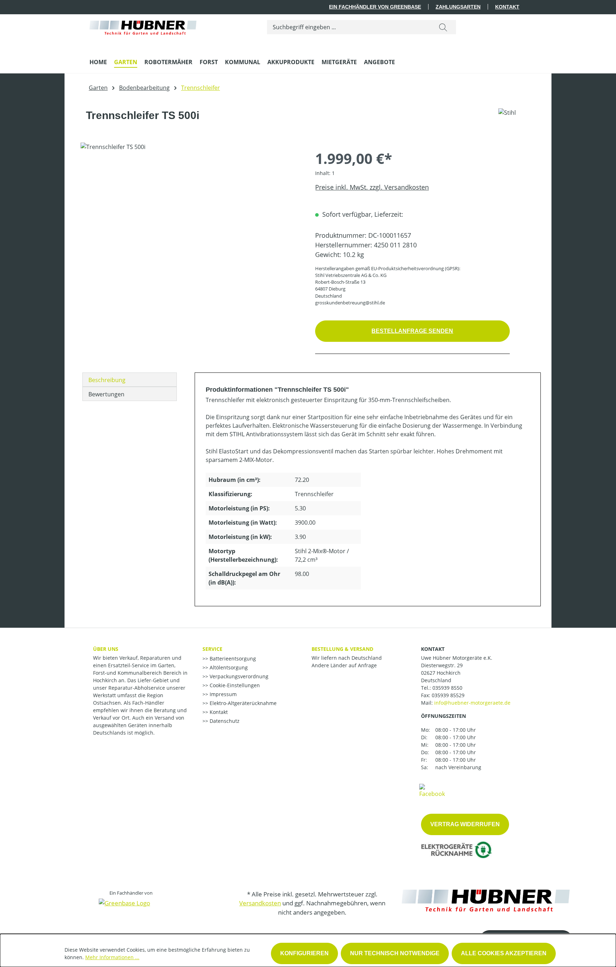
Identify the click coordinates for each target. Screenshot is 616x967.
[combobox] (349, 27)
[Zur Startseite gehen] (142, 26)
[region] (190, 219)
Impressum (222, 694)
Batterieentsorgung (232, 658)
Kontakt (507, 7)
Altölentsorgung (228, 667)
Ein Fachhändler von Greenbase (375, 7)
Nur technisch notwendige (395, 953)
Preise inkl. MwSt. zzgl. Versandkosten (372, 187)
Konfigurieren (304, 953)
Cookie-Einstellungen (234, 685)
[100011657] (191, 219)
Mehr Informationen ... (112, 957)
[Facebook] (432, 790)
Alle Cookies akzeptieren (503, 953)
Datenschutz (224, 720)
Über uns (105, 648)
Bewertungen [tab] (106, 394)
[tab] (129, 379)
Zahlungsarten (458, 7)
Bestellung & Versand (342, 648)
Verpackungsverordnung (238, 676)
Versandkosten (260, 903)
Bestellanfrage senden (412, 331)
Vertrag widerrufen (465, 824)
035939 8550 (447, 687)
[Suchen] (443, 27)
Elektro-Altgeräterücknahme (242, 703)
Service (212, 648)
